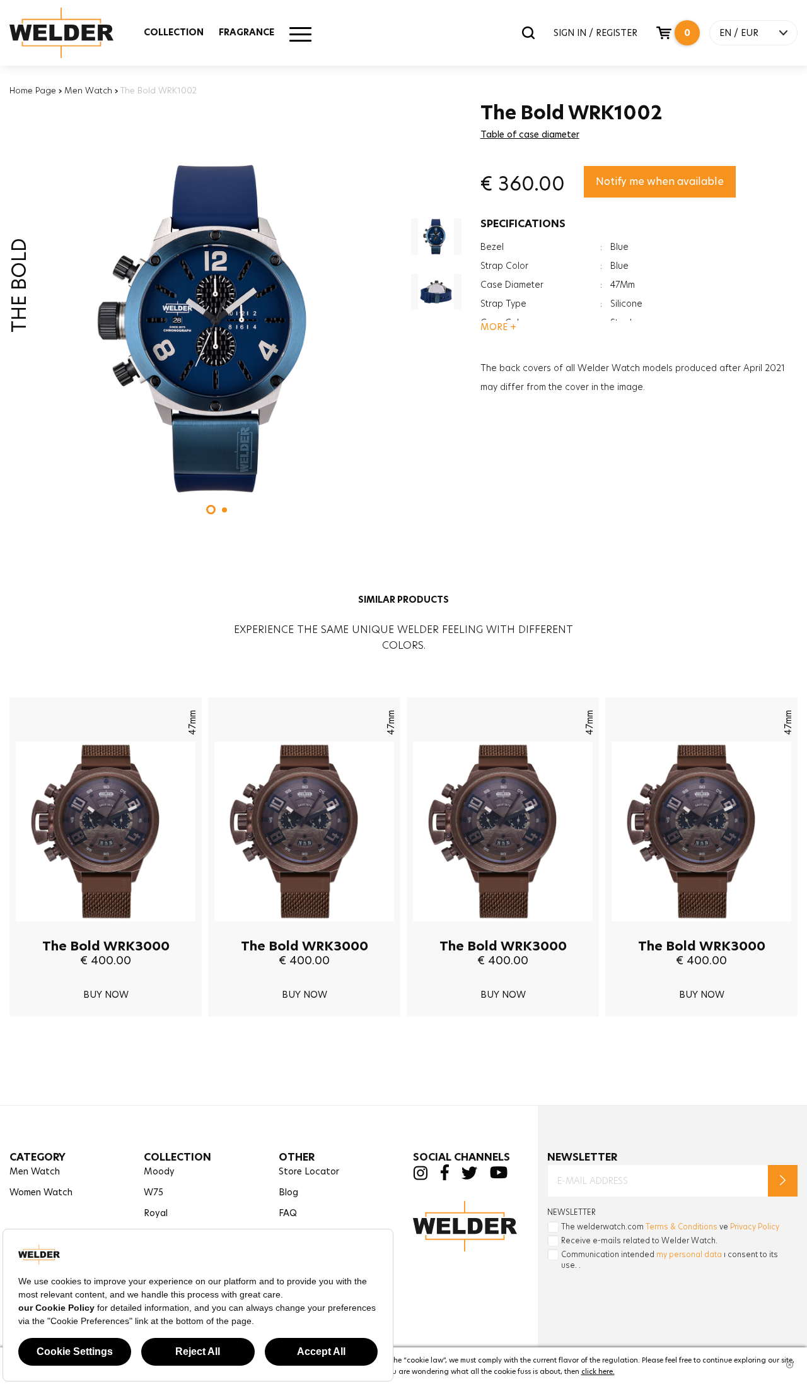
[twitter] (469, 1176)
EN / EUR (738, 33)
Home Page (32, 90)
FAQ (288, 1213)
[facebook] (444, 1177)
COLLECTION (174, 32)
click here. (598, 1371)
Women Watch (41, 1192)
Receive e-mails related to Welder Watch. (639, 1240)
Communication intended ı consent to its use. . (669, 1259)
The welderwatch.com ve (670, 1226)
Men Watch (88, 90)
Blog (288, 1192)
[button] (211, 509)
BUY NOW (106, 994)
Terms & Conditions (681, 1226)
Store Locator (309, 1171)
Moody (159, 1171)
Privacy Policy (754, 1226)
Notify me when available (660, 181)
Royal (156, 1213)
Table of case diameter (529, 134)
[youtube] (499, 1175)
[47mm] (105, 931)
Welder (73, 33)
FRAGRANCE (246, 32)
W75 (153, 1192)
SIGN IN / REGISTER (595, 33)
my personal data (689, 1254)
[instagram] (420, 1176)
